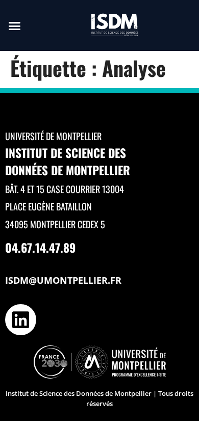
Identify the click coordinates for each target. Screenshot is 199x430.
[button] (14, 25)
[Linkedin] (20, 319)
